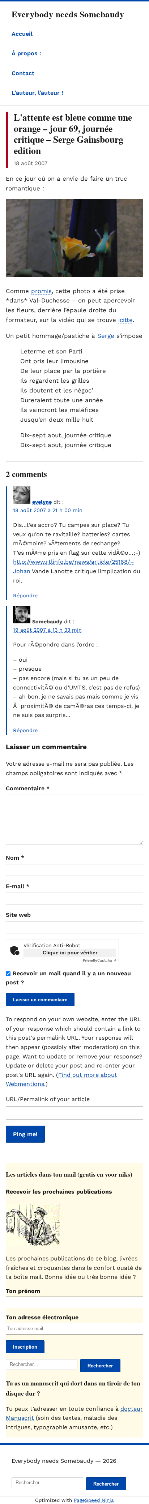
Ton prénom (23, 1291)
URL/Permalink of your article (48, 1099)
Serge (105, 335)
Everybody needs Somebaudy (68, 14)
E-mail (17, 886)
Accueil (22, 33)
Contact (23, 73)
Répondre (25, 595)
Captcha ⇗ (99, 960)
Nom (15, 857)
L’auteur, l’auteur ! (37, 92)
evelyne (42, 502)
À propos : (26, 53)
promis (41, 291)
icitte (125, 319)
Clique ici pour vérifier (70, 952)
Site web (18, 914)
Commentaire (28, 788)
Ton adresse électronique (42, 1317)
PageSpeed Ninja (94, 1500)
